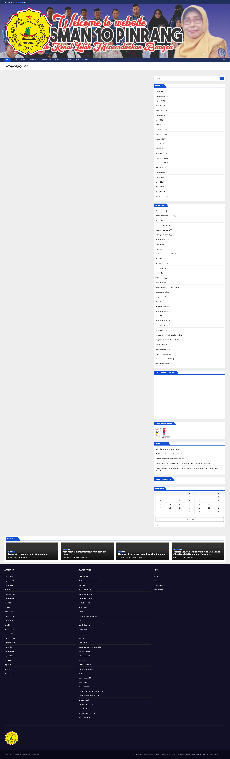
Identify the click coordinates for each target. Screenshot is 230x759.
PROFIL (23, 60)
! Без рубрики (160, 211)
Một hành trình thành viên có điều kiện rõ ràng (170, 454)
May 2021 (159, 187)
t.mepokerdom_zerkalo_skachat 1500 (168, 335)
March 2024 (159, 105)
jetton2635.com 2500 (162, 306)
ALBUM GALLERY (82, 60)
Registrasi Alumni (214, 754)
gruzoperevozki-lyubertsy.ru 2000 (166, 287)
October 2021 (160, 167)
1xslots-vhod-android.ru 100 (165, 215)
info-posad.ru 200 (161, 292)
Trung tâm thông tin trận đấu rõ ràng (167, 449)
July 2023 (159, 120)
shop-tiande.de (160, 330)
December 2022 (161, 134)
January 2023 (160, 129)
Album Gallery (139, 754)
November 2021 (161, 163)
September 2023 (161, 115)
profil (193, 754)
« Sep (157, 525)
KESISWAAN (46, 60)
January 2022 (160, 153)
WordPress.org (158, 590)
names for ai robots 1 (162, 311)
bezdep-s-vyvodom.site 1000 (165, 254)
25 (170, 512)
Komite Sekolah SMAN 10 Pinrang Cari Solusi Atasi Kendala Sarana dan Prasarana (183, 463)
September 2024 (161, 96)
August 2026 (160, 91)
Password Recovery (185, 754)
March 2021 (159, 191)
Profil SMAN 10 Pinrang (202, 754)
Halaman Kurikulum (149, 754)
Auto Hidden (160, 244)
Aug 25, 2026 (13, 557)
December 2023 (161, 110)
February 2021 (160, 196)
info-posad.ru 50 (161, 297)
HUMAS (68, 60)
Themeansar (35, 754)
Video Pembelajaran (162, 354)
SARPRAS (58, 60)
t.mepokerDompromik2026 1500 (166, 340)
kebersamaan (164, 754)
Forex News (159, 282)
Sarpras (222, 754)
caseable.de (160, 268)
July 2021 (159, 182)
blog (157, 258)
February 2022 (160, 148)
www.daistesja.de (161, 363)
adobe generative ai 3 (163, 235)
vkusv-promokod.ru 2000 (164, 359)
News (157, 316)
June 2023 (159, 125)
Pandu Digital (190, 557)
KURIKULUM (34, 60)
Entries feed (157, 581)
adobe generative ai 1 (163, 230)
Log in (156, 576)
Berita (157, 249)
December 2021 (161, 158)
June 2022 (159, 144)
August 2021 (160, 177)
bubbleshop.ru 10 (161, 263)
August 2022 (160, 139)
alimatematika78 (26, 557)
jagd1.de (158, 301)
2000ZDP (159, 220)
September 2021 (161, 172)
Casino (158, 273)
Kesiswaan (172, 754)
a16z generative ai (162, 225)
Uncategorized (160, 344)
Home (14, 60)
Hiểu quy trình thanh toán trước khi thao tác (170, 458)
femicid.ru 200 (160, 278)
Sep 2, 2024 (178, 557)
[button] (224, 60)
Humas (157, 754)
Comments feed (159, 585)
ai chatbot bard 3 (161, 239)
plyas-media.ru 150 (162, 321)
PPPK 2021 (159, 325)
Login (177, 754)
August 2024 (160, 101)
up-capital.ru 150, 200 (163, 349)
